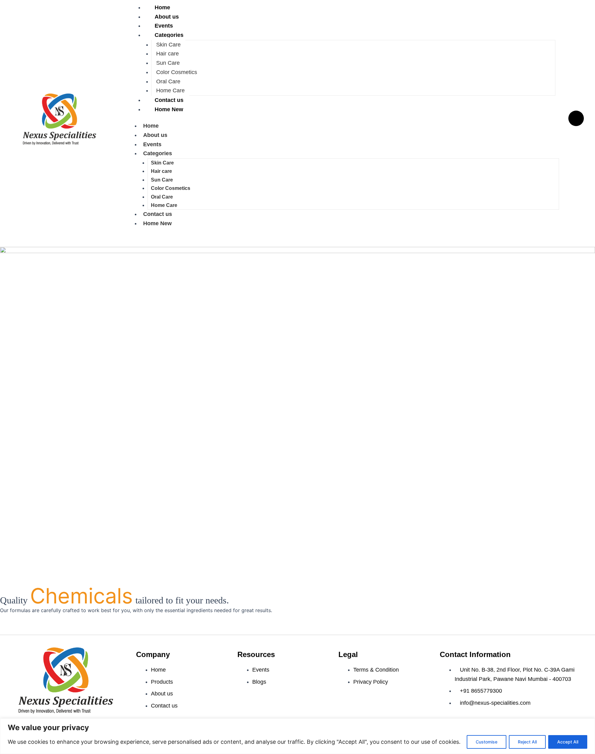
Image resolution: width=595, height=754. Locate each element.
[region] (297, 736)
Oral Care (168, 81)
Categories (169, 35)
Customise (486, 741)
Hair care (167, 53)
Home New (169, 109)
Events (164, 26)
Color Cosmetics (176, 72)
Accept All (567, 741)
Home (151, 126)
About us (167, 17)
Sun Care (168, 63)
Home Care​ (170, 90)
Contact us (169, 100)
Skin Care (168, 45)
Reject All (527, 741)
